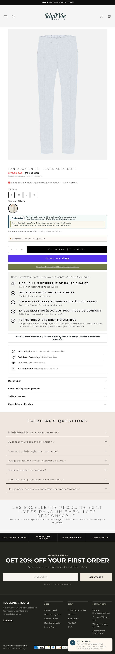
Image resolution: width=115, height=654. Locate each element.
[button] (5, 16)
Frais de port (13, 178)
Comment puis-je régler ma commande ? (33, 474)
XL (34, 197)
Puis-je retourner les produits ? (27, 493)
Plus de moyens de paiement (57, 275)
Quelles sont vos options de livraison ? (31, 464)
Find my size (17, 220)
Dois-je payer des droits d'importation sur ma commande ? (44, 512)
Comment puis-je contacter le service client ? (36, 502)
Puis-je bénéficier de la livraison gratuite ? (33, 455)
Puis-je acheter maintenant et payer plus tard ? (37, 483)
